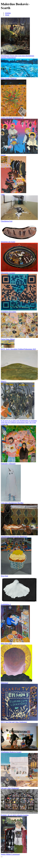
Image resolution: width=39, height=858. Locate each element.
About (7, 15)
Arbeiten (8, 13)
